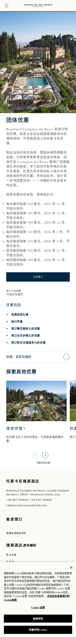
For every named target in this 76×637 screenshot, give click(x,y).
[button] (7, 5)
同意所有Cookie (38, 629)
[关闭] (71, 567)
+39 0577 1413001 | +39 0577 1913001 (29, 499)
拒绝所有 (38, 618)
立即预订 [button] (38, 277)
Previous (35, 455)
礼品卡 (10, 562)
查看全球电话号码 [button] (16, 533)
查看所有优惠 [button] (43, 462)
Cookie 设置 (38, 607)
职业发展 (11, 555)
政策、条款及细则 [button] (18, 357)
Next (45, 455)
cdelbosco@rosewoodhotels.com (26, 505)
